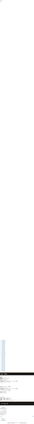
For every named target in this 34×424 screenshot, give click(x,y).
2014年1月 (3, 351)
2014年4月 (3, 348)
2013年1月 (3, 362)
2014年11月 (3, 341)
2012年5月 (3, 367)
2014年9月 (3, 343)
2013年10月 (3, 354)
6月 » (33, 416)
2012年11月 (3, 364)
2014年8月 (3, 344)
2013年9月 (3, 355)
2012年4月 (3, 368)
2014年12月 (3, 340)
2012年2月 (3, 370)
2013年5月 (3, 359)
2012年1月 (3, 371)
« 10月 (1, 416)
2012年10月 (3, 366)
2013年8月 (3, 356)
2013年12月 (3, 352)
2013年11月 (3, 353)
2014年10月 (3, 342)
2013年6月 (3, 358)
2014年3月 (3, 349)
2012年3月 (3, 369)
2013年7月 (3, 357)
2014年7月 (3, 345)
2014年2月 (3, 350)
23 (3, 413)
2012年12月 (3, 363)
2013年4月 (3, 360)
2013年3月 (3, 361)
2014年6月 (3, 346)
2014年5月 (3, 347)
